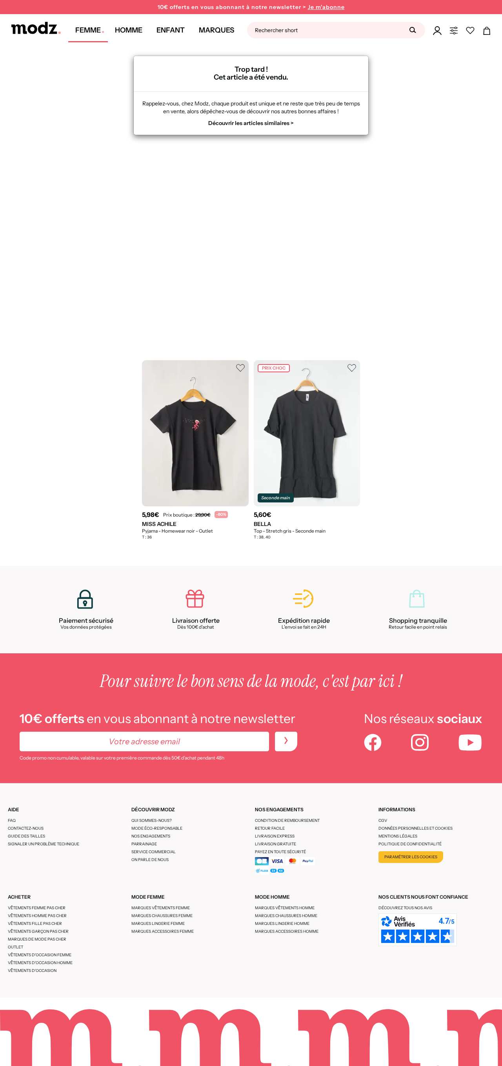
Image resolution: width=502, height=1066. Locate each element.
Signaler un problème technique (43, 844)
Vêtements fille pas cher (35, 923)
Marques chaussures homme (286, 915)
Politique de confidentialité (410, 844)
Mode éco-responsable (156, 828)
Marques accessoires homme (286, 931)
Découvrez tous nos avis (405, 907)
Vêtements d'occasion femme (39, 954)
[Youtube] (470, 743)
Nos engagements (150, 836)
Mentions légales (397, 836)
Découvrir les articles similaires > (251, 123)
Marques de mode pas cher (37, 939)
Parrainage (144, 844)
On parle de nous (150, 859)
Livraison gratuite (275, 844)
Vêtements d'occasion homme (40, 962)
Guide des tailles (26, 836)
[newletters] (286, 741)
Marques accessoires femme (162, 931)
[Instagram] (420, 743)
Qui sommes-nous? (151, 820)
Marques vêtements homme (285, 907)
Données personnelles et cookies (415, 828)
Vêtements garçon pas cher (38, 931)
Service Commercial (153, 851)
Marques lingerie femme (158, 923)
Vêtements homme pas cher (37, 915)
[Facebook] (373, 743)
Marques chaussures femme (162, 915)
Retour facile (270, 828)
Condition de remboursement (287, 820)
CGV (382, 820)
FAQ (12, 820)
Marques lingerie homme (282, 923)
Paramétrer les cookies (410, 856)
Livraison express (275, 836)
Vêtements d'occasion (32, 970)
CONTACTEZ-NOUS (26, 828)
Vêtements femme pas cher (36, 907)
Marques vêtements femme (160, 907)
